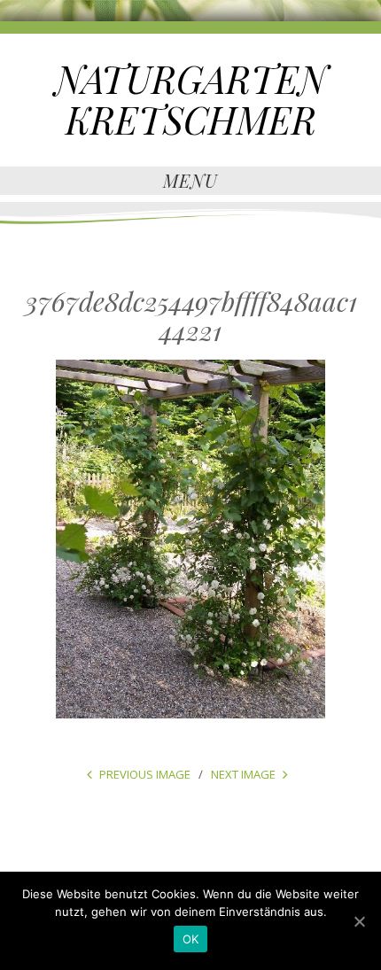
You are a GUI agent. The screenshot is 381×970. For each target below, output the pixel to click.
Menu (190, 180)
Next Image (243, 774)
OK (191, 939)
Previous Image (144, 774)
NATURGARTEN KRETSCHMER (191, 99)
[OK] (359, 921)
